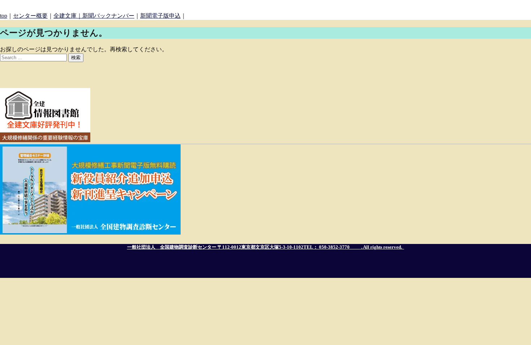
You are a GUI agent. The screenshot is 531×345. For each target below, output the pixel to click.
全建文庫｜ (67, 16)
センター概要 (30, 16)
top (3, 16)
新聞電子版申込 (160, 16)
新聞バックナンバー (108, 16)
